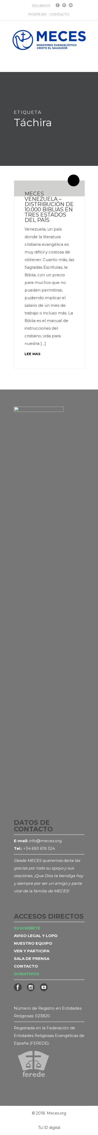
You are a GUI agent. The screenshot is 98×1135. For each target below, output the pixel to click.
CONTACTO (59, 14)
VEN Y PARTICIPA (31, 950)
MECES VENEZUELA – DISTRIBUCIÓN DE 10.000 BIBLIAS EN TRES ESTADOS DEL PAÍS (49, 207)
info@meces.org (45, 840)
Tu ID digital (49, 1127)
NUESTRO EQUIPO (33, 943)
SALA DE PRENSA (31, 958)
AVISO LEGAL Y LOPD (35, 935)
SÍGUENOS (41, 5)
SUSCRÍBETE (27, 928)
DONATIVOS (26, 973)
